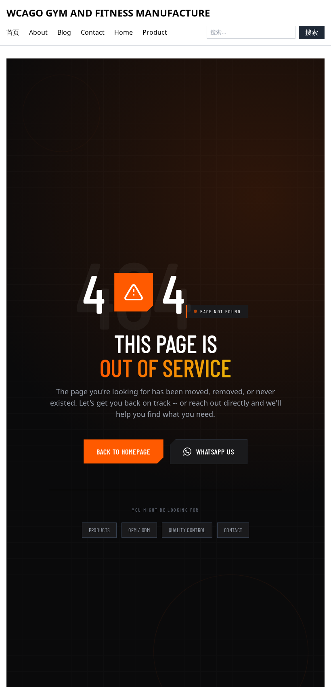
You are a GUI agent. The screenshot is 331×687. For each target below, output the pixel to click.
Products (99, 530)
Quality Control (187, 530)
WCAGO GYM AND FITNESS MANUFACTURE (108, 12)
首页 (12, 32)
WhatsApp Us (215, 451)
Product (154, 32)
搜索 (311, 32)
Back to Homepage (123, 451)
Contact (93, 32)
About (38, 32)
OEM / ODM (139, 530)
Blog (64, 32)
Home (123, 32)
